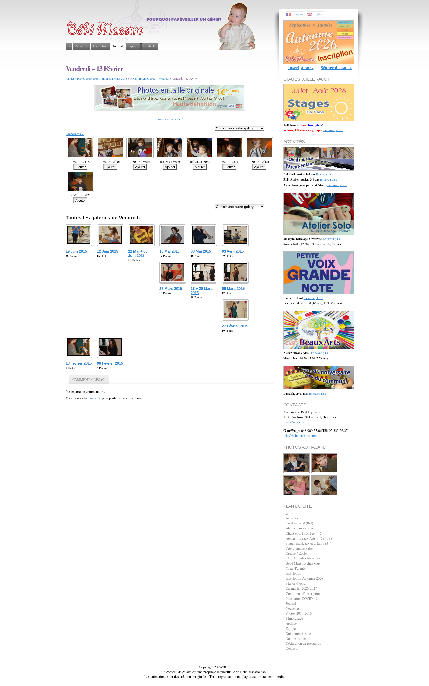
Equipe (291, 628)
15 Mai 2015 (169, 251)
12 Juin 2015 (107, 251)
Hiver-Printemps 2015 (114, 78)
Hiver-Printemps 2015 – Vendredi (149, 78)
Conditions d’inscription (303, 593)
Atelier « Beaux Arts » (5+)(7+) (309, 538)
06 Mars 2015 (233, 288)
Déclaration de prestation (303, 643)
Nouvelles (293, 608)
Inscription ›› (300, 67)
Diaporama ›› (75, 133)
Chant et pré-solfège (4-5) (304, 533)
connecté (95, 398)
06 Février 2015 (110, 363)
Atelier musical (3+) (300, 528)
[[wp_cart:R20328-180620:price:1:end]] (324, 494)
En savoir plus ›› (333, 130)
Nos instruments (297, 638)
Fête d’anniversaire (299, 548)
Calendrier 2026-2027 (301, 588)
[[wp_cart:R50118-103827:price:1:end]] (296, 472)
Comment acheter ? (169, 119)
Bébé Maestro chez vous (303, 563)
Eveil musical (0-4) (299, 523)
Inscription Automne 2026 (304, 578)
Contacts (292, 648)
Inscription (293, 573)
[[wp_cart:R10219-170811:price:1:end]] (324, 472)
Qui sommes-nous (299, 633)
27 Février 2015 (235, 326)
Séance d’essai (296, 583)
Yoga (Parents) (296, 568)
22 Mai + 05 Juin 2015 (137, 253)
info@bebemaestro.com (300, 435)
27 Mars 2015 (170, 288)
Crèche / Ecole (296, 553)
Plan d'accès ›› (293, 422)
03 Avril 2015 (233, 251)
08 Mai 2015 (201, 251)
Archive (291, 623)
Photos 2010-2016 (88, 78)
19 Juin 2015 (76, 251)
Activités (292, 518)
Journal (70, 78)
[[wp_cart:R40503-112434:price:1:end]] (296, 494)
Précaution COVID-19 (301, 598)
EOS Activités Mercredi (303, 558)
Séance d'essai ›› (336, 67)
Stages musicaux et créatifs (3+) (308, 543)
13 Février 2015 (79, 363)
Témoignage (294, 618)
